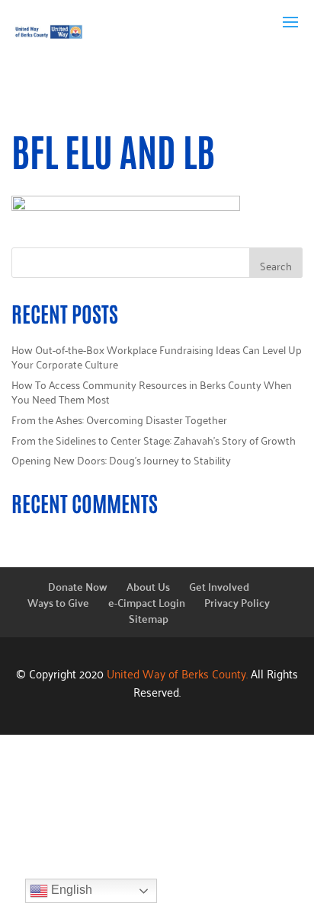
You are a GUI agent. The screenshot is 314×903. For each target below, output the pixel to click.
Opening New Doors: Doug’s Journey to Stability (121, 459)
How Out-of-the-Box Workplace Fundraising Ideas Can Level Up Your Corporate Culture (156, 357)
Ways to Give (58, 602)
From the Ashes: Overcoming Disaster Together (119, 419)
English (70, 889)
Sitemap (148, 618)
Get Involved (219, 586)
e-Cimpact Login (146, 602)
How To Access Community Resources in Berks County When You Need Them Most (151, 392)
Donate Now (77, 586)
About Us (148, 586)
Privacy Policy (237, 602)
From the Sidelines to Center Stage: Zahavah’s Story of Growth (153, 439)
